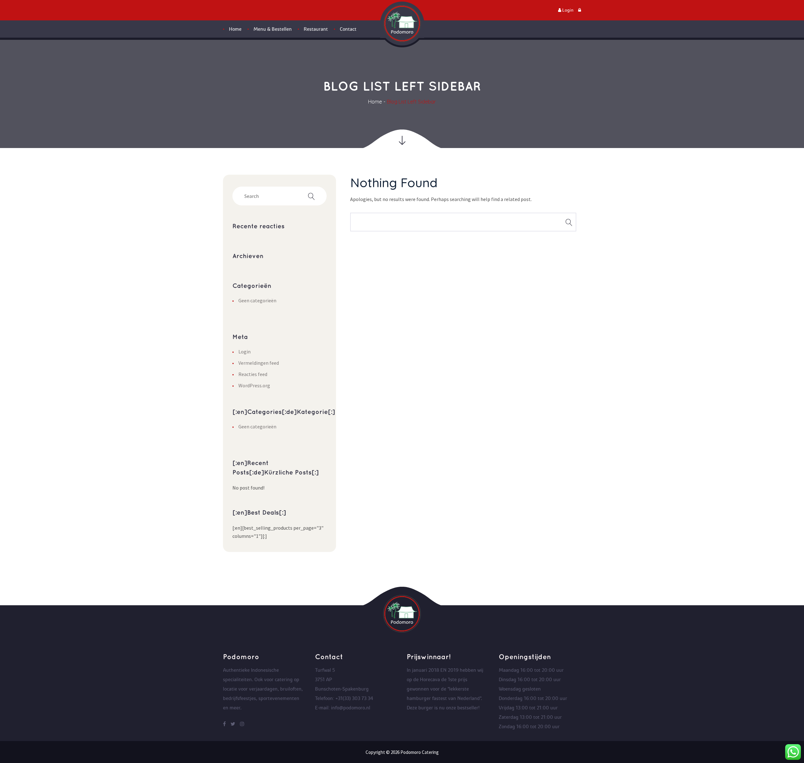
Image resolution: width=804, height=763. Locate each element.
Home (375, 101)
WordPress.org (254, 385)
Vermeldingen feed (258, 363)
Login (244, 351)
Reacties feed (252, 374)
